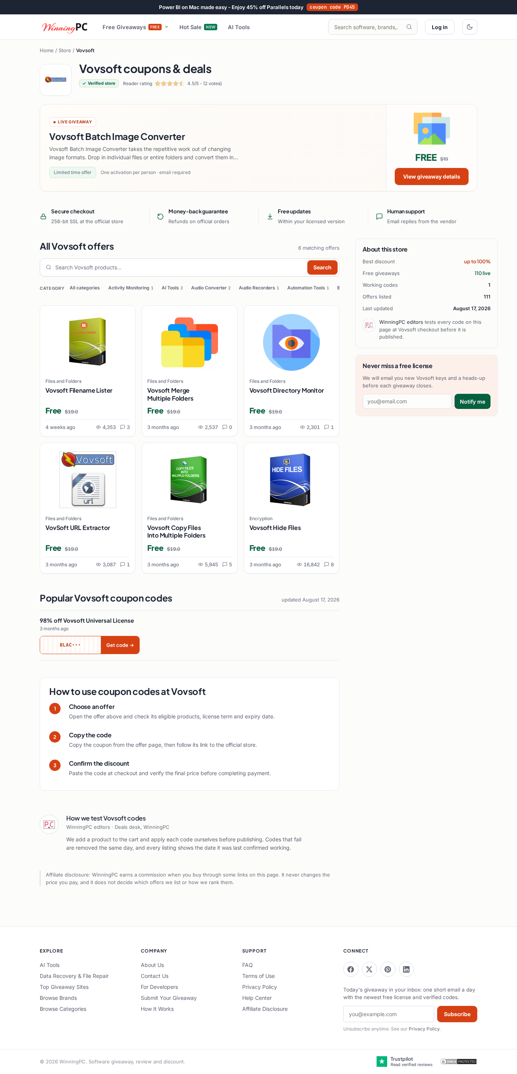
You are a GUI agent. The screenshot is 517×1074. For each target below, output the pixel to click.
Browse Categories (63, 1009)
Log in (440, 27)
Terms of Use (258, 976)
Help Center (257, 998)
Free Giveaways (131, 27)
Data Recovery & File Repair (74, 976)
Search (322, 267)
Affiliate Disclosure (265, 1009)
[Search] (409, 27)
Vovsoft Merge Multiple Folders (170, 394)
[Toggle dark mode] (469, 26)
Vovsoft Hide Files (275, 528)
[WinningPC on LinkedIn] (406, 969)
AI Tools (239, 27)
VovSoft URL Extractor (77, 528)
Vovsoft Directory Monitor (286, 390)
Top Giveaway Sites (64, 987)
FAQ (247, 965)
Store (65, 50)
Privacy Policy (259, 987)
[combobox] (179, 267)
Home (47, 50)
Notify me (472, 401)
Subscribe (457, 1014)
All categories (85, 288)
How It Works (157, 1009)
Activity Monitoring (130, 288)
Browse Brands (58, 998)
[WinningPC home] (65, 26)
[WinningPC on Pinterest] (388, 969)
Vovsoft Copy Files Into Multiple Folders (176, 531)
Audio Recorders (259, 288)
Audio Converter (210, 288)
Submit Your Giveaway (169, 998)
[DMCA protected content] (458, 1061)
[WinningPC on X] (369, 969)
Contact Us (154, 976)
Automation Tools (308, 288)
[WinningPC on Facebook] (350, 969)
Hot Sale (197, 27)
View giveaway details (431, 176)
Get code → (120, 645)
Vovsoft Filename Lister (78, 390)
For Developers (159, 987)
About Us (152, 965)
